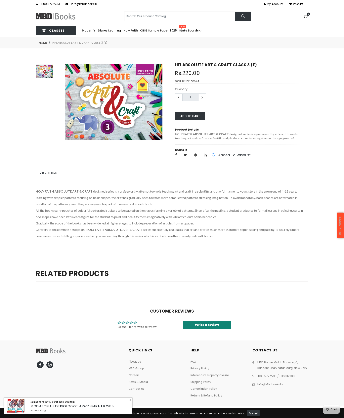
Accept (253, 413)
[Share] (176, 155)
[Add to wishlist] (211, 155)
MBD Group (136, 368)
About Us (135, 362)
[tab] (48, 173)
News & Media (138, 382)
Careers (134, 375)
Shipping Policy (201, 382)
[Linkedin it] (205, 155)
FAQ (193, 362)
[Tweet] (185, 155)
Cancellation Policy (204, 389)
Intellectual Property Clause (210, 375)
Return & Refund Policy (206, 395)
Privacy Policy (200, 368)
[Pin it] (195, 155)
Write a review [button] (207, 325)
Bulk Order (340, 225)
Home (43, 43)
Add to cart (190, 116)
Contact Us (136, 389)
